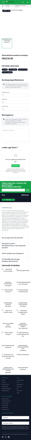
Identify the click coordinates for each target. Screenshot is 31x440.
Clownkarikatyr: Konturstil (8, 303)
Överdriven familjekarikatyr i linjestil (23, 325)
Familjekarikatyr (5, 403)
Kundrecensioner (5, 384)
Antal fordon (5, 106)
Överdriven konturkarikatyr (8, 282)
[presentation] (15, 163)
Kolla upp (8, 199)
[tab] (7, 43)
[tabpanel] (15, 22)
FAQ (17, 388)
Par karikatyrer (5, 405)
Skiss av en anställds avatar (8, 324)
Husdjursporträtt (5, 409)
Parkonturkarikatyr (23, 367)
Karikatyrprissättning (6, 388)
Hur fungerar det (20, 380)
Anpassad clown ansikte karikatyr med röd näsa (8, 369)
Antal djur (4, 99)
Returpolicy (19, 386)
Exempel (3, 382)
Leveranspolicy (20, 384)
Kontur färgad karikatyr (8, 345)
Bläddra (16, 165)
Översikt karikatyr (7, 6)
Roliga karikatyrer (5, 398)
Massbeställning (5, 390)
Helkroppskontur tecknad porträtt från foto (23, 347)
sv (27, 2)
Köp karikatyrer (5, 386)
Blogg (18, 392)
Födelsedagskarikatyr (6, 401)
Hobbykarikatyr (5, 407)
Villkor (18, 382)
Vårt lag (3, 380)
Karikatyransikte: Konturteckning (23, 303)
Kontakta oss (19, 390)
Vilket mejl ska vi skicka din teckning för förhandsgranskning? (14, 185)
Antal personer (5, 92)
